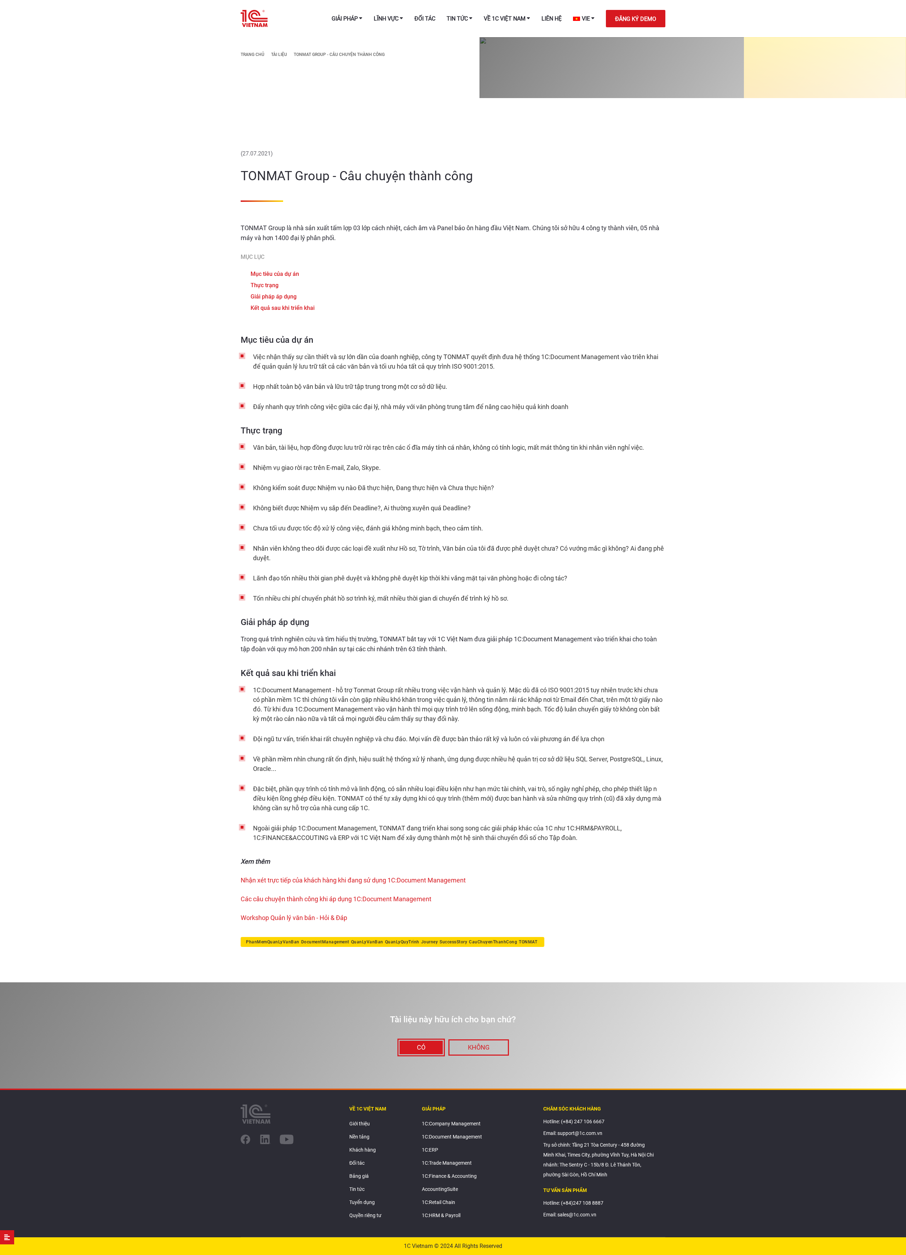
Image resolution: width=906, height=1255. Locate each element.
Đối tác (424, 18)
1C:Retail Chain (438, 1202)
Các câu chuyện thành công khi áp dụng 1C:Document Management (336, 899)
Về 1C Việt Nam (505, 18)
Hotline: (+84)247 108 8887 (573, 1203)
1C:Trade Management (447, 1163)
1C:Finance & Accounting (449, 1176)
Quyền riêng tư (365, 1215)
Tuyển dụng (362, 1202)
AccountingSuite (440, 1189)
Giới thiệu (359, 1123)
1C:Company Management (451, 1123)
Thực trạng (265, 285)
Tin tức (457, 18)
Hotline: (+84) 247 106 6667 (573, 1121)
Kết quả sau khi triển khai (283, 308)
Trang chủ (252, 54)
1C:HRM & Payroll (441, 1215)
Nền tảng (359, 1137)
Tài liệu (279, 54)
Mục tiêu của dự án (275, 274)
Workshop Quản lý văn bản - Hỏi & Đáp (295, 917)
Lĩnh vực (386, 18)
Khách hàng (362, 1150)
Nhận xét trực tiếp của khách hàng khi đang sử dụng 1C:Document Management (353, 880)
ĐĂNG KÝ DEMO (635, 19)
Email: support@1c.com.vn (572, 1133)
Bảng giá (359, 1176)
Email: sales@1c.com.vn (569, 1214)
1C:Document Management (452, 1137)
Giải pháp (345, 18)
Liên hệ (551, 18)
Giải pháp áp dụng (274, 297)
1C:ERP (430, 1150)
